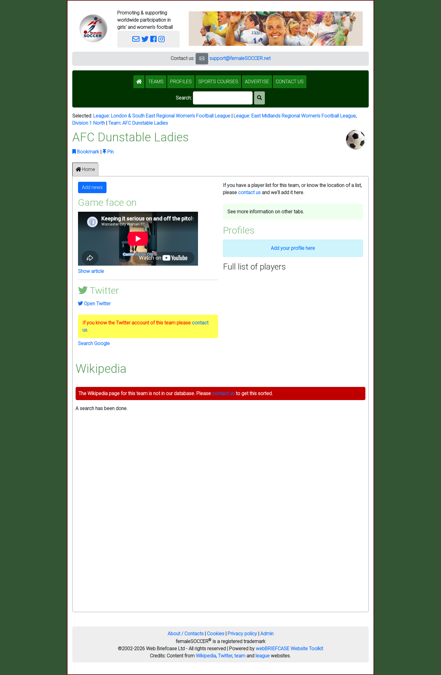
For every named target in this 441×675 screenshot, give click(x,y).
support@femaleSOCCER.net (240, 58)
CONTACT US (290, 81)
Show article (91, 271)
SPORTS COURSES (218, 81)
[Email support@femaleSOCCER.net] (136, 39)
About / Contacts (186, 633)
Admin (267, 633)
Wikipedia (206, 656)
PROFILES (181, 81)
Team (114, 123)
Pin (110, 152)
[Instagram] (161, 39)
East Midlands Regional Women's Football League (303, 116)
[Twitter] (144, 39)
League (101, 116)
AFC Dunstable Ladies (145, 123)
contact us (249, 192)
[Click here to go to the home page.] (93, 28)
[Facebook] (153, 39)
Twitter (225, 656)
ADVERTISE (257, 81)
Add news (92, 187)
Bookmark (87, 152)
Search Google (94, 343)
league (263, 656)
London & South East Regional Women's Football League (170, 116)
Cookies (215, 633)
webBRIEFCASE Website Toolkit (289, 648)
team (239, 656)
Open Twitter (97, 303)
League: (242, 116)
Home (88, 169)
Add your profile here (293, 248)
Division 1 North (88, 123)
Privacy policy (242, 633)
